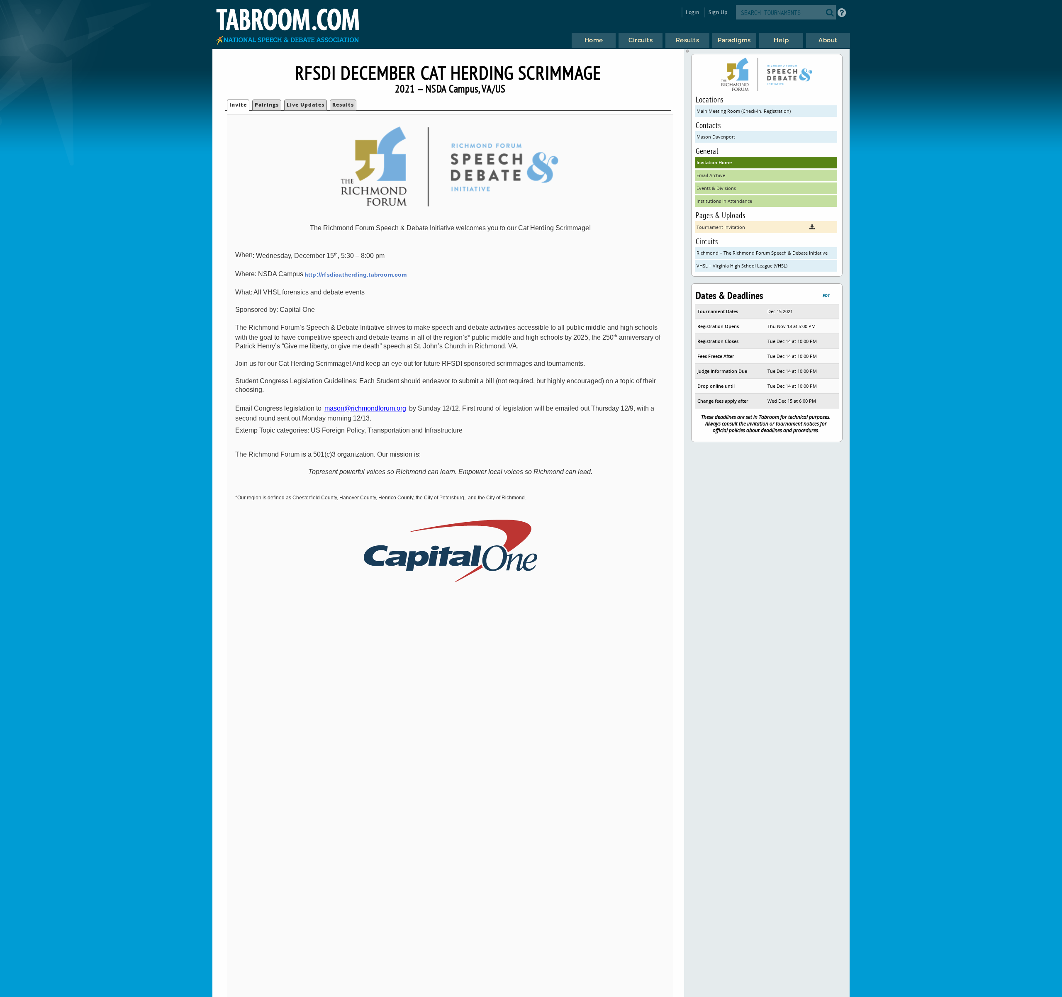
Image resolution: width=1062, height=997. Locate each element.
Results (343, 104)
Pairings (267, 104)
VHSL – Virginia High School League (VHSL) (742, 266)
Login (692, 12)
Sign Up (718, 12)
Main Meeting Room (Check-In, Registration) (744, 111)
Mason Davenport (716, 137)
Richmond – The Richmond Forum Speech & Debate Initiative (762, 253)
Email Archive (711, 175)
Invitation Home (714, 162)
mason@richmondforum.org (365, 408)
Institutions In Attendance (724, 201)
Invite (238, 104)
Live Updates (305, 104)
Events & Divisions (716, 188)
